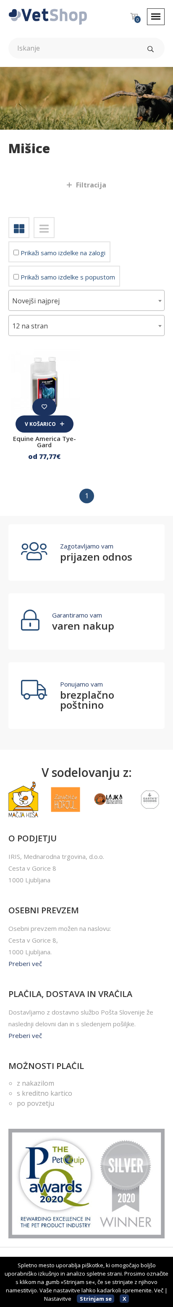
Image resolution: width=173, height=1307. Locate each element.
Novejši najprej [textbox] (36, 300)
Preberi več (25, 963)
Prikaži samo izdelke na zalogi (62, 253)
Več (158, 1290)
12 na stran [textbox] (30, 326)
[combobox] (86, 300)
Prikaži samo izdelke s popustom (67, 277)
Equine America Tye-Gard (44, 441)
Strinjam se (96, 1298)
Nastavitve (57, 1298)
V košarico (41, 424)
